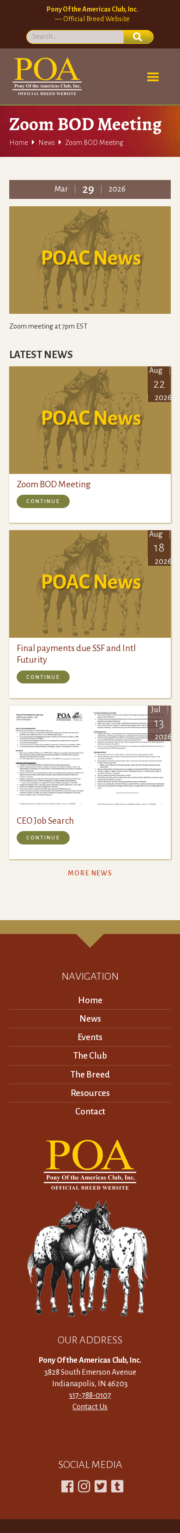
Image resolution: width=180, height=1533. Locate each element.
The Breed (90, 1074)
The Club (90, 1055)
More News (90, 873)
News (46, 142)
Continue (43, 501)
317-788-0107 (90, 1395)
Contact (90, 1111)
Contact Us (90, 1407)
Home (18, 142)
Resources (90, 1093)
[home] (45, 76)
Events (90, 1037)
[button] (153, 77)
